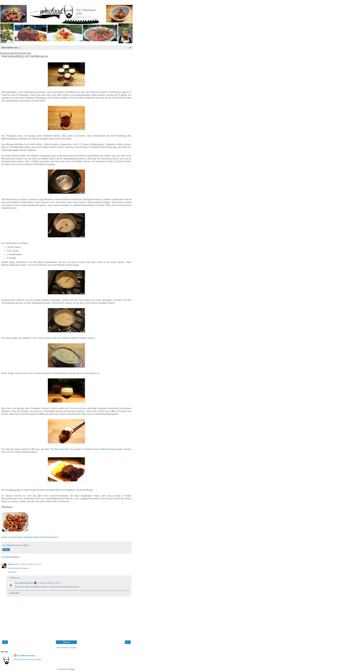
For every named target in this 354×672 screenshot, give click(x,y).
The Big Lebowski (59, 449)
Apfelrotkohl (55, 490)
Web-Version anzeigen (66, 647)
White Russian (109, 449)
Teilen (6, 550)
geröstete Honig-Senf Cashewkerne (41, 537)
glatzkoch (12, 564)
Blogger (71, 669)
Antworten (12, 572)
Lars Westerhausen (24, 583)
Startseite (66, 642)
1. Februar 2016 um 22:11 (29, 564)
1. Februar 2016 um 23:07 (48, 583)
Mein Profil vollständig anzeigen (28, 659)
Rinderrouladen (37, 490)
